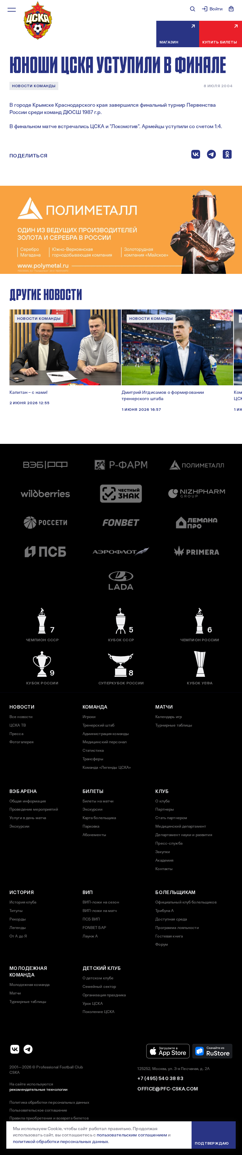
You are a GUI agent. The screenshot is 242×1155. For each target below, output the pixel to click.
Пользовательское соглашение (38, 1110)
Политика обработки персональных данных (49, 1102)
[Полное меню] (12, 10)
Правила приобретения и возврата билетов (49, 1118)
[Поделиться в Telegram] (211, 155)
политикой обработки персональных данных (60, 1141)
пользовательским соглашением (132, 1134)
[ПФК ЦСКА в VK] (14, 1049)
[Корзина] (231, 9)
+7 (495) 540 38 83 (160, 1078)
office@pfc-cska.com (167, 1089)
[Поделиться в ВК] (195, 155)
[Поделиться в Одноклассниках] (227, 155)
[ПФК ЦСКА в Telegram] (28, 1049)
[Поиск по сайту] (192, 9)
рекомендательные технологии (38, 1089)
